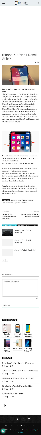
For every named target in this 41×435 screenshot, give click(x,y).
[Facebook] (12, 419)
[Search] (38, 3)
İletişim (34, 426)
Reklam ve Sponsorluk (11, 426)
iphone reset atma (16, 200)
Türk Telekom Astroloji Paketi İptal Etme (17, 386)
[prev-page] (3, 260)
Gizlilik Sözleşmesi (24, 426)
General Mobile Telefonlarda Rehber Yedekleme (9, 217)
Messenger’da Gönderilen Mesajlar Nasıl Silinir (30, 216)
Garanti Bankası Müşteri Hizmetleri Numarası (20, 370)
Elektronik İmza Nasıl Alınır (12, 393)
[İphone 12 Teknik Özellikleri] (7, 252)
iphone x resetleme (21, 202)
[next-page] (6, 260)
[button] (3, 3)
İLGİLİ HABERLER (9, 225)
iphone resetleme (28, 200)
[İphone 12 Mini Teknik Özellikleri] (7, 242)
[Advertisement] (20, 27)
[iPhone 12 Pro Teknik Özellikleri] (7, 232)
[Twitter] (23, 419)
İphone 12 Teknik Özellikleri (25, 250)
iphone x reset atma (8, 202)
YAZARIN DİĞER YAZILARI (27, 225)
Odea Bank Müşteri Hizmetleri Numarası (18, 363)
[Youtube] (29, 419)
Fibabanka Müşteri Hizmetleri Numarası (17, 378)
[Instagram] (18, 419)
